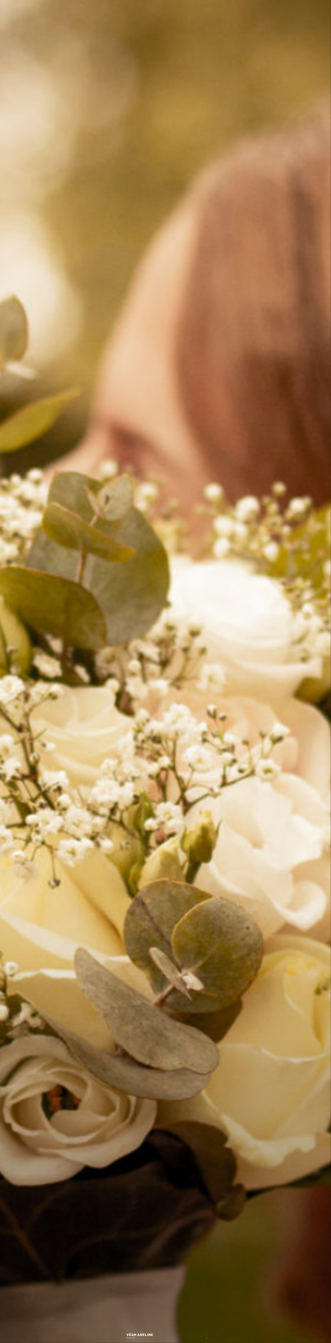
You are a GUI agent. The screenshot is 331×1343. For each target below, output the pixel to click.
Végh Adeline (140, 1335)
